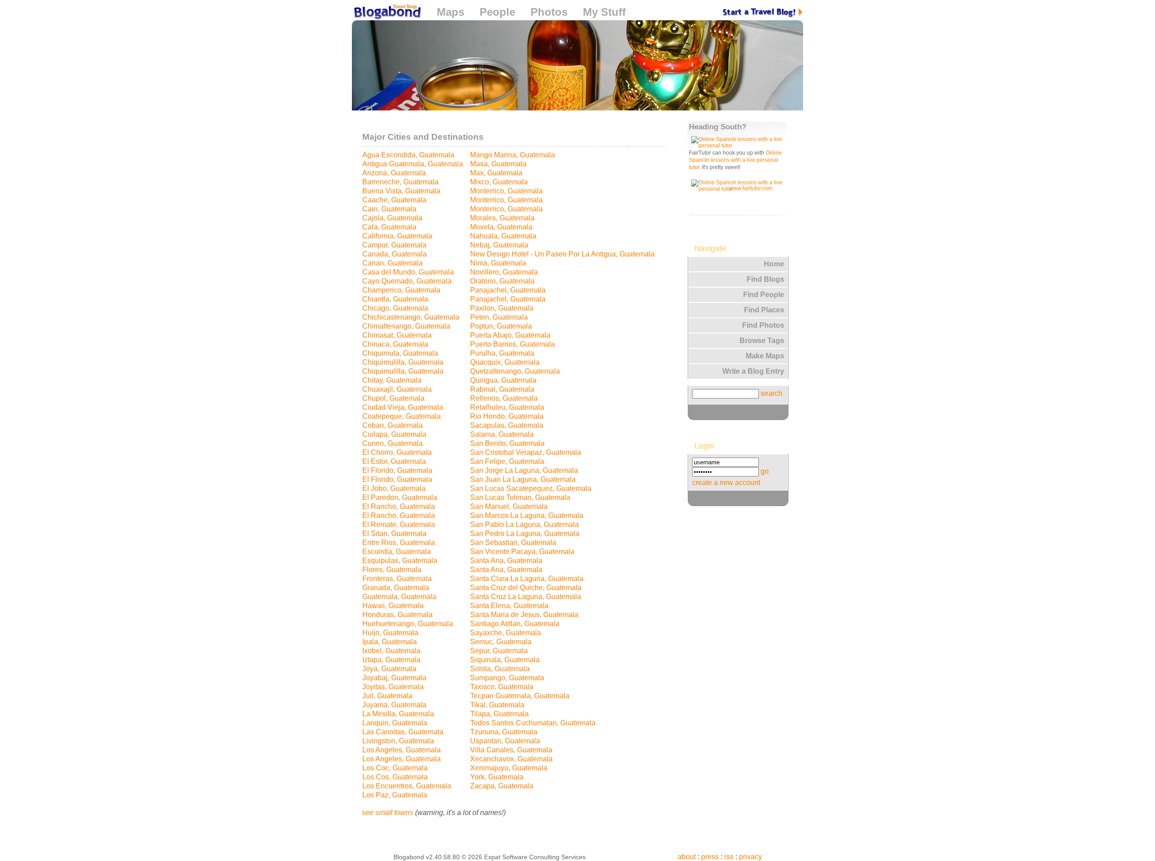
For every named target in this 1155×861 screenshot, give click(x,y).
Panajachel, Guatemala (507, 290)
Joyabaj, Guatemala (394, 678)
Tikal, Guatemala (497, 705)
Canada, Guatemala (394, 254)
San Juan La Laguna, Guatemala (523, 479)
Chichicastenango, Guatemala (410, 317)
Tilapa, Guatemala (499, 714)
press (710, 857)
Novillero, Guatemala (504, 272)
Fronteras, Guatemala (397, 578)
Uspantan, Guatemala (505, 741)
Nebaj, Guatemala (499, 245)
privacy (750, 857)
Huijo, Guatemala (390, 633)
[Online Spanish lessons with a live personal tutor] (738, 145)
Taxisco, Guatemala (501, 687)
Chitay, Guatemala (391, 380)
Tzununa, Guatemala (503, 732)
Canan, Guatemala (392, 263)
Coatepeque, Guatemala (401, 416)
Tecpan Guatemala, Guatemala (519, 696)
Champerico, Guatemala (401, 290)
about (687, 857)
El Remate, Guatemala (398, 524)
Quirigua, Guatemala (503, 380)
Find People (763, 294)
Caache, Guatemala (394, 200)
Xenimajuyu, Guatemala (508, 768)
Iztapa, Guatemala (391, 660)
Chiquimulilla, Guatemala (403, 362)
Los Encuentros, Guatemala (406, 786)
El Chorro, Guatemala (397, 452)
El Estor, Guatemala (394, 461)
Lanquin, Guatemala (394, 723)
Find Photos (763, 325)
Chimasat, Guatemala (397, 335)
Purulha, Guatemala (502, 353)
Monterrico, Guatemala (506, 191)
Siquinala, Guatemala (505, 660)
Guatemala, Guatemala (399, 596)
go (765, 471)
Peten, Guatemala (499, 317)
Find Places (764, 310)
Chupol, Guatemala (393, 398)
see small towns (387, 812)
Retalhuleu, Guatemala (507, 407)
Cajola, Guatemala (392, 218)
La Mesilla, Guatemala (398, 714)
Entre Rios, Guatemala (398, 542)
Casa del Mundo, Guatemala (408, 272)
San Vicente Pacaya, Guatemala (522, 551)
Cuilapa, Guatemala (394, 434)
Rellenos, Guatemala (504, 398)
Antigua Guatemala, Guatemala (412, 164)
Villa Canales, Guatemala (511, 750)
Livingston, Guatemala (398, 741)
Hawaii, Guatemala (393, 605)
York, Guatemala (496, 777)
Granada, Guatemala (395, 587)
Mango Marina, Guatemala (512, 155)
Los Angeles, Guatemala (401, 750)
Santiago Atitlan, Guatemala (514, 623)
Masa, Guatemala (498, 164)
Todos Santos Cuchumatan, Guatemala (533, 723)
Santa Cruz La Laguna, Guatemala (525, 596)
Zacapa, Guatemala (501, 786)
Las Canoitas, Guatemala (403, 732)
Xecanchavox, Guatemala (511, 759)
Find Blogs (765, 279)
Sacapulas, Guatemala (506, 425)
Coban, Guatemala (392, 425)
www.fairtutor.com (751, 188)
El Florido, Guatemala (397, 470)
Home (774, 264)
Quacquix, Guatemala (505, 362)
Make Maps (765, 356)
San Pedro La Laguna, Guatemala (524, 533)
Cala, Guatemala (389, 227)
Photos (549, 12)
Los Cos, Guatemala (395, 777)
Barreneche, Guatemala (400, 182)
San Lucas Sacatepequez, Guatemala (530, 488)
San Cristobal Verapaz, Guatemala (525, 452)
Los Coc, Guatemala (395, 768)
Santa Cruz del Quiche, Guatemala (526, 587)
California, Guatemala (397, 236)
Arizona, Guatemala (394, 173)
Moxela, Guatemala (501, 227)
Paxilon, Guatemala (501, 308)
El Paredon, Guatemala (399, 497)
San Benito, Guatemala (507, 443)
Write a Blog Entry (753, 371)
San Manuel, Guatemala (509, 506)
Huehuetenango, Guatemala (407, 623)
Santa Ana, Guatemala (506, 560)
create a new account (726, 482)
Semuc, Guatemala (500, 642)
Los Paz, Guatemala (394, 795)
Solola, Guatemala (500, 669)
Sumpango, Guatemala (507, 678)
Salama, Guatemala (502, 434)
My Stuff (604, 12)
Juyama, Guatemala (394, 705)
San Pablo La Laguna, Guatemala (524, 524)
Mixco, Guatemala (499, 182)
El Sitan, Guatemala (394, 533)
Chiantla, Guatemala (395, 299)
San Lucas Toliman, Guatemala (520, 497)
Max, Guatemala (496, 173)
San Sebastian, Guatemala (513, 542)
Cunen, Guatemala (392, 443)
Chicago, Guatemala (395, 308)
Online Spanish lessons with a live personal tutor (735, 160)
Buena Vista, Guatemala (401, 191)
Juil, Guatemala (387, 696)
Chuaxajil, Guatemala (397, 389)
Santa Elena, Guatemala (509, 605)
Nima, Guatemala (498, 263)
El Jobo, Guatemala (393, 488)
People (497, 12)
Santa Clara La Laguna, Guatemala (526, 578)
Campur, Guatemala (394, 245)
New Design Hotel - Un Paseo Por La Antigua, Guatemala (562, 254)
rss (729, 857)
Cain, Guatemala (389, 209)
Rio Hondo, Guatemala (507, 416)
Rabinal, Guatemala (502, 389)
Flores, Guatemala (391, 569)
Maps (450, 12)
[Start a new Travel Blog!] (763, 12)
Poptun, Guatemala (501, 326)
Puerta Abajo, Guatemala (510, 335)
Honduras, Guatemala (397, 614)
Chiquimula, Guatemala (400, 353)
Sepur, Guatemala (499, 651)
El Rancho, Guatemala (398, 506)
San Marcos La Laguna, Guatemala (526, 515)
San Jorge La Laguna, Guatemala (524, 470)
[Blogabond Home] (386, 13)
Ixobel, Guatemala (391, 651)
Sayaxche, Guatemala (505, 633)
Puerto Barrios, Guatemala (512, 344)
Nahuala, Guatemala (503, 236)
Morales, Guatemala (502, 218)
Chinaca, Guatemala (395, 344)
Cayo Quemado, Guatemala (407, 281)
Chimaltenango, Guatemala (406, 326)
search (771, 393)
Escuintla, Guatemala (396, 551)
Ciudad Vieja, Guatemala (402, 407)
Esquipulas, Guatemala (399, 560)
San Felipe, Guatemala (507, 461)
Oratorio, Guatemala (502, 281)
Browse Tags (761, 340)
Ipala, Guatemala (389, 642)
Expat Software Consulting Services (535, 857)
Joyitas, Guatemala (393, 687)
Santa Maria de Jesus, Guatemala (524, 614)
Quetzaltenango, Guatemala (515, 371)
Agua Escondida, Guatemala (408, 155)
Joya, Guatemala (389, 669)
